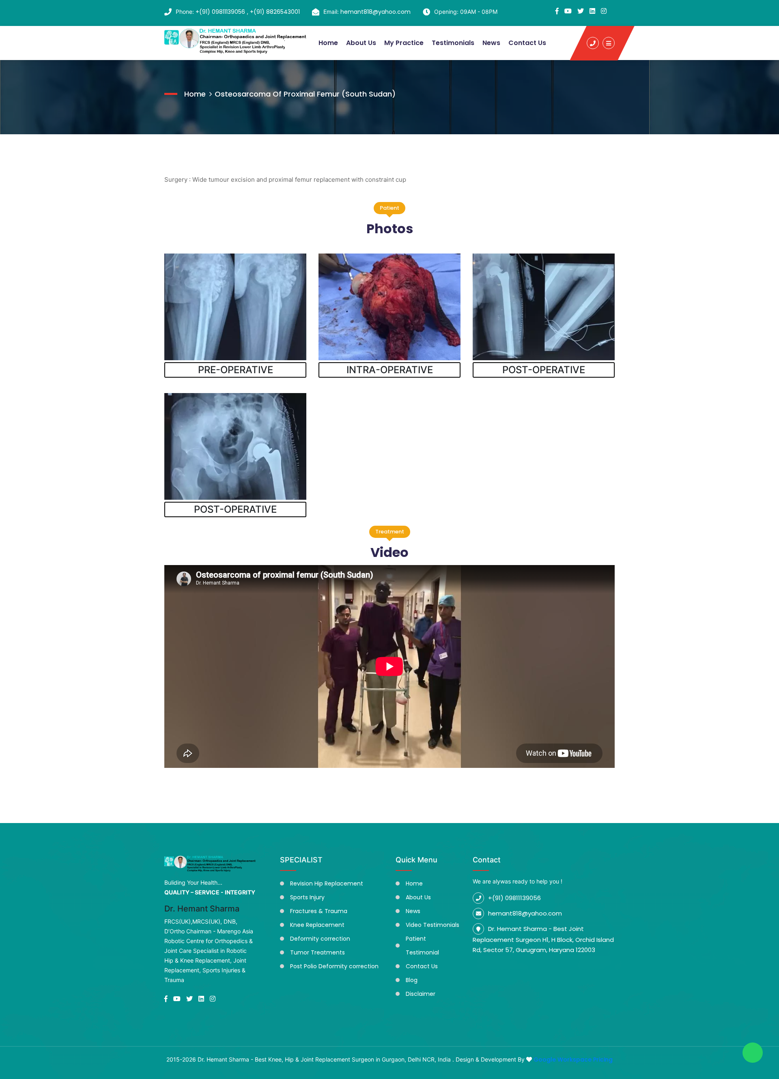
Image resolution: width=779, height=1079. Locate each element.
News (491, 42)
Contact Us (527, 42)
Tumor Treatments (317, 952)
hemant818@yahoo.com (375, 12)
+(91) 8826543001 (275, 12)
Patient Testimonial (422, 945)
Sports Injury (307, 897)
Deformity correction (320, 939)
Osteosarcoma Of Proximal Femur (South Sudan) (305, 94)
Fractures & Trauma (318, 911)
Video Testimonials (432, 925)
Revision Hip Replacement (326, 883)
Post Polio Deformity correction (334, 966)
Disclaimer (420, 994)
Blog (411, 980)
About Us (361, 42)
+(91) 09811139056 (221, 12)
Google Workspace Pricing (573, 1059)
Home (328, 42)
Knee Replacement (317, 925)
